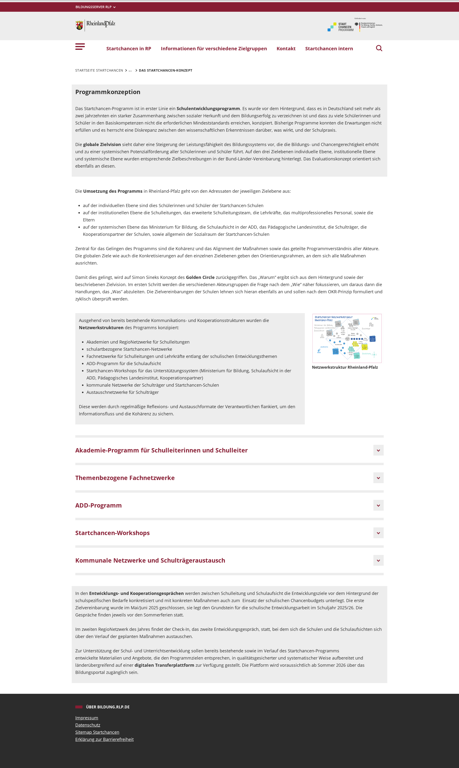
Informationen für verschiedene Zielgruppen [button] (214, 48)
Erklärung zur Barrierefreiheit (104, 739)
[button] (80, 46)
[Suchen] (379, 49)
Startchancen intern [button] (329, 48)
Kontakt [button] (286, 48)
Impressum (86, 718)
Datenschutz (87, 725)
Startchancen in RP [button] (128, 48)
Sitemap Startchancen (97, 732)
